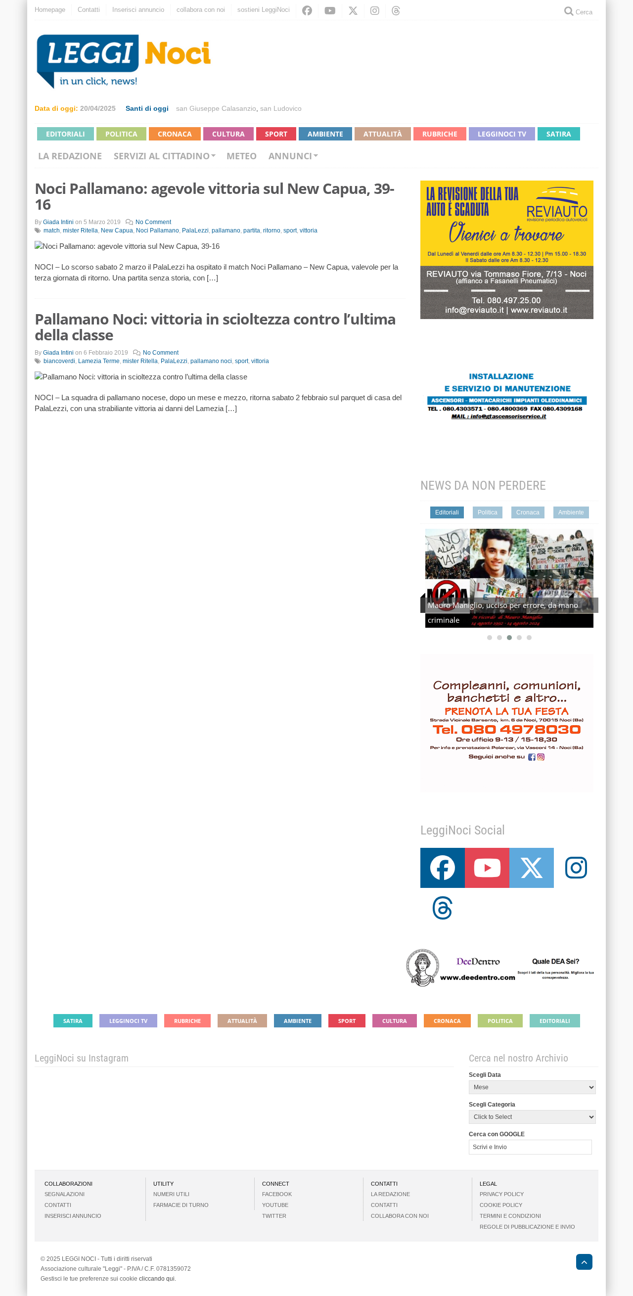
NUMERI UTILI (171, 1194)
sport (290, 230)
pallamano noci (211, 361)
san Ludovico (281, 108)
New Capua (117, 230)
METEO (241, 156)
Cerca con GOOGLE (497, 1134)
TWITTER (274, 1216)
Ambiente (325, 134)
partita (251, 230)
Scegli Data (485, 1075)
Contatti (89, 9)
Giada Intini (58, 222)
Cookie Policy (501, 1205)
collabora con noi (201, 9)
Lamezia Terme (99, 361)
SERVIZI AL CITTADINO (162, 156)
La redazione (70, 156)
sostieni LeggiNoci (263, 9)
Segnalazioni (65, 1194)
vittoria (308, 230)
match (52, 230)
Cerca (583, 12)
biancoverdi (59, 361)
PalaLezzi (195, 230)
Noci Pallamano (157, 230)
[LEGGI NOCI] (579, 1263)
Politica (121, 134)
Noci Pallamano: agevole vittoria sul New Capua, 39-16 (214, 196)
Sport (276, 134)
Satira (558, 134)
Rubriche (439, 134)
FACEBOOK (277, 1194)
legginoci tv (502, 134)
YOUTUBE (275, 1205)
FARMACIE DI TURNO (181, 1205)
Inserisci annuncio (138, 9)
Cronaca (175, 134)
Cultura (228, 134)
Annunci (290, 156)
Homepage (50, 9)
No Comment (153, 222)
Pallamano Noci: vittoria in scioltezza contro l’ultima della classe (215, 327)
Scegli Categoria (492, 1105)
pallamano (226, 230)
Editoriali (65, 134)
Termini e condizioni (510, 1216)
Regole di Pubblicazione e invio (527, 1227)
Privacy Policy (502, 1194)
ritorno (271, 230)
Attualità (382, 134)
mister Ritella (80, 230)
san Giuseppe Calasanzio (216, 108)
